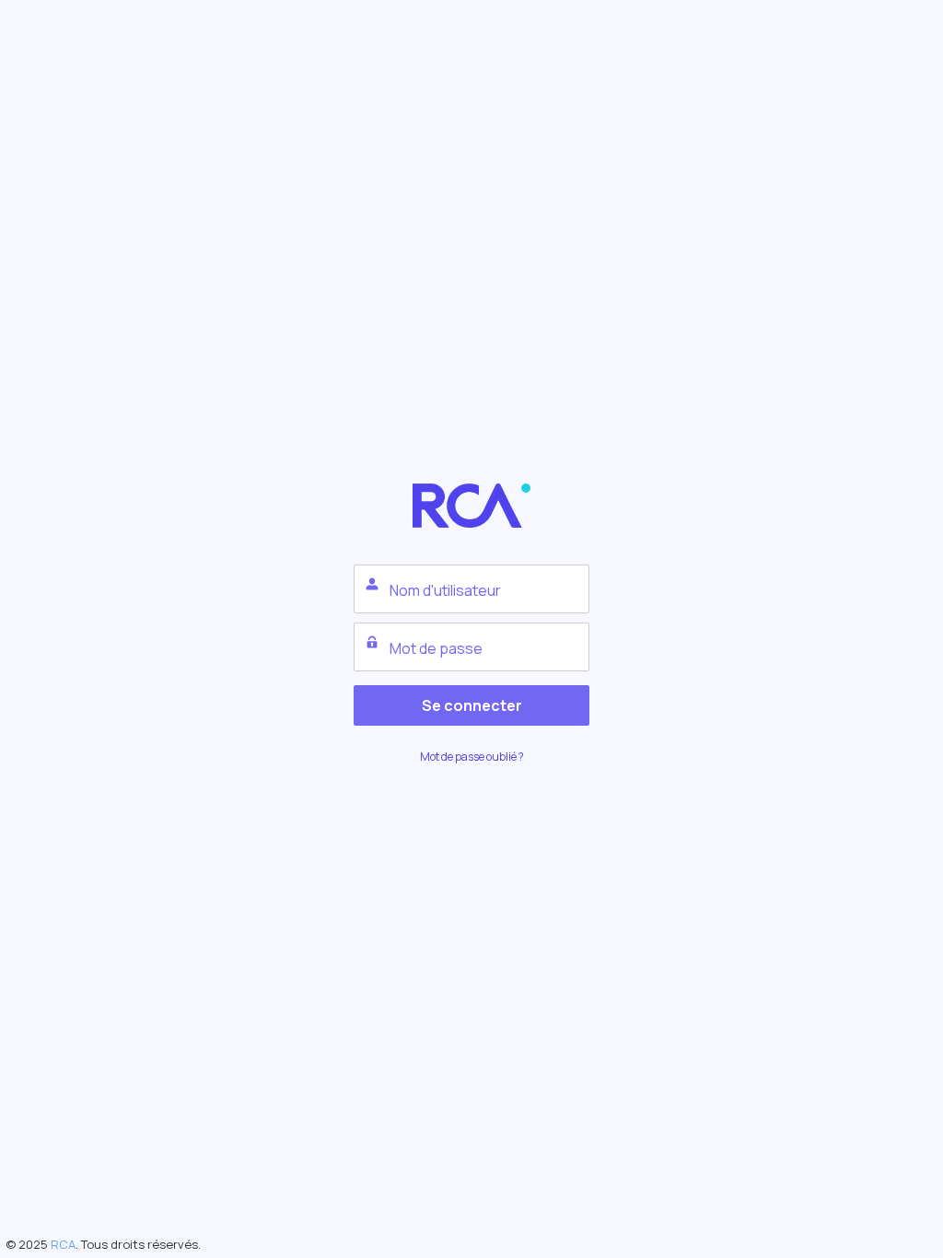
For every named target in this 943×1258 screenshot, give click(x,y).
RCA (63, 1244)
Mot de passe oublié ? (472, 756)
